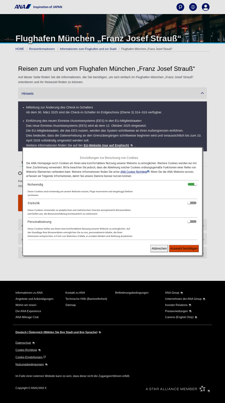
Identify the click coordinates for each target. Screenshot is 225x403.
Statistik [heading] (34, 203)
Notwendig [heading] (35, 184)
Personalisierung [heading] (39, 222)
